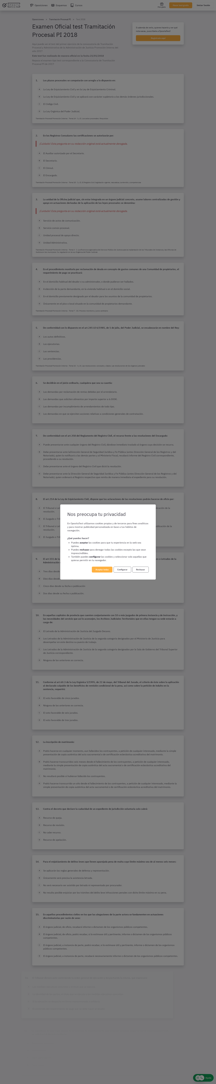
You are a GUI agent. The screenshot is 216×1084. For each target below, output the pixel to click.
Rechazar (140, 569)
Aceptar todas (102, 569)
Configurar (122, 569)
